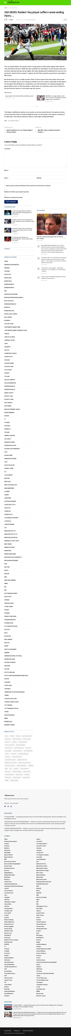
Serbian (6, 652)
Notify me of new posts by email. (13, 197)
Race (5, 633)
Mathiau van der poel (11, 762)
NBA (5, 577)
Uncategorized (9, 715)
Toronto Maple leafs (11, 702)
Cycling (7, 376)
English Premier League (12, 409)
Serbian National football (13, 656)
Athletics (7, 274)
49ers (6, 261)
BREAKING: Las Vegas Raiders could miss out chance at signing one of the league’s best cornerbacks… (55, 97)
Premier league (17, 771)
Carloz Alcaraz (9, 337)
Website (39, 178)
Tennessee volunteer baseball (14, 692)
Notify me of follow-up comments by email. (16, 192)
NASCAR (6, 573)
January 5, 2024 (19, 19)
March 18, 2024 (49, 101)
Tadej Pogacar (17, 777)
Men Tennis (8, 544)
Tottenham (8, 705)
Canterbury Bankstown (12, 327)
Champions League (10, 353)
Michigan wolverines (11, 560)
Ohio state (7, 596)
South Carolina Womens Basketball (16, 675)
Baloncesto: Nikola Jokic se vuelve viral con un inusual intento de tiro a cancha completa (22, 230)
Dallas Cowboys (9, 379)
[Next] (37, 106)
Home (5, 7)
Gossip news (8, 455)
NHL (5, 590)
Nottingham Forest (11, 593)
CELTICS (6, 350)
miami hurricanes (10, 554)
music (6, 570)
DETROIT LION (8, 396)
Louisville (7, 521)
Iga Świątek (8, 750)
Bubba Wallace (9, 310)
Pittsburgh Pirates (10, 626)
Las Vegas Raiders (13, 7)
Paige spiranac (25, 768)
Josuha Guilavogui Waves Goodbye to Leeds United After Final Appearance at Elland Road (22, 212)
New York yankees (10, 580)
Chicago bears (9, 363)
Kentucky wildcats (10, 485)
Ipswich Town (8, 468)
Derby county (8, 393)
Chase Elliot (8, 356)
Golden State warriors (12, 448)
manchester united (10, 759)
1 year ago (15, 216)
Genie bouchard (9, 442)
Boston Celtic (9, 300)
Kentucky (7, 481)
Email (6, 178)
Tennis (6, 695)
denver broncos (9, 386)
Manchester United (10, 537)
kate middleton (18, 750)
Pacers (6, 610)
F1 (5, 419)
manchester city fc (10, 534)
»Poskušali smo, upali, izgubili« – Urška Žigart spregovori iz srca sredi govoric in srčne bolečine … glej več (53, 269)
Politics (7, 629)
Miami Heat (7, 550)
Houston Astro (9, 465)
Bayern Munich (9, 287)
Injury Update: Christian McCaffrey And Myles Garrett (19, 96)
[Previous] (34, 106)
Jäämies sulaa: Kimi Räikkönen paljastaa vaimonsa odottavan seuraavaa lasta (53, 277)
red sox (6, 642)
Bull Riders (8, 317)
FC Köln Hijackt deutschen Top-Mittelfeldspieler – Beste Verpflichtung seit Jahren (22, 239)
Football (7, 425)
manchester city (16, 756)
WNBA (6, 718)
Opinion (6, 600)
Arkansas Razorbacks (11, 264)
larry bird (13, 753)
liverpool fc (8, 514)
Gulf (5, 462)
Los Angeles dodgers (11, 517)
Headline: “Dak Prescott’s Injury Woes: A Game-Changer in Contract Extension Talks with (23, 221)
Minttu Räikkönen (21, 765)
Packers (7, 613)
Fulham (6, 432)
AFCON (12, 736)
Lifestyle (7, 508)
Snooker (7, 665)
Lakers (6, 494)
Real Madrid (8, 639)
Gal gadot (7, 439)
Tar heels (7, 688)
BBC (5, 291)
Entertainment (9, 412)
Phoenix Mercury (10, 619)
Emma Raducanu (18, 747)
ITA (5, 471)
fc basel (7, 422)
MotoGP (7, 567)
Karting (7, 478)
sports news (19, 774)
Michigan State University (13, 557)
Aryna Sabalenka (27, 736)
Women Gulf (8, 721)
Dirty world (8, 402)
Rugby (6, 646)
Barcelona (7, 277)
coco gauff (8, 369)
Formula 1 (7, 429)
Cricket (7, 373)
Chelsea (7, 360)
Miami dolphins (9, 547)
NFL (5, 587)
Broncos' (7, 742)
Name (6, 170)
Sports (6, 679)
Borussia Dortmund (11, 294)
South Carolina (9, 672)
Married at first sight (11, 540)
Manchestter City (22, 759)
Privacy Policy (7, 1030)
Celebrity (7, 347)
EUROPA (6, 416)
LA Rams (7, 491)
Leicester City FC (10, 504)
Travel (6, 711)
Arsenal (7, 268)
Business (7, 320)
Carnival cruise (9, 340)
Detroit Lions (8, 747)
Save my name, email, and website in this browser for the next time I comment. (28, 185)
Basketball (8, 281)
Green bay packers (10, 458)
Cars (6, 343)
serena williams (9, 659)
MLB (5, 563)
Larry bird (7, 498)
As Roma (7, 271)
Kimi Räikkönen (9, 488)
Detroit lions (8, 399)
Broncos (7, 307)
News (6, 583)
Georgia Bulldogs (10, 445)
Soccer (6, 669)
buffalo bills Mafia (10, 314)
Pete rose (7, 771)
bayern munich (9, 284)
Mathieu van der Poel (24, 762)
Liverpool (7, 511)
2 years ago (15, 233)
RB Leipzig (7, 636)
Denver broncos (9, 745)
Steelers (7, 682)
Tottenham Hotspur (11, 708)
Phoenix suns (8, 623)
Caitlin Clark (8, 323)
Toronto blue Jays (10, 698)
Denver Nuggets (9, 389)
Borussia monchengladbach (13, 297)
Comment (7, 148)
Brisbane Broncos (10, 304)
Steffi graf (8, 685)
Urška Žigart (26, 777)
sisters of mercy (10, 662)
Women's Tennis (9, 725)
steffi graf (8, 777)
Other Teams (8, 606)
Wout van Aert (14, 780)
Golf (5, 452)
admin (11, 19)
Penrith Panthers (10, 616)
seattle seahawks (10, 649)
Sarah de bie (26, 771)
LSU (5, 527)
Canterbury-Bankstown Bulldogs (15, 330)
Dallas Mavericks (10, 383)
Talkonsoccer (13, 2)
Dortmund (7, 406)
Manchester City (10, 531)
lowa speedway (9, 524)
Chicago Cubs (8, 366)
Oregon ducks (9, 603)
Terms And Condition (28, 1030)
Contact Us (17, 1030)
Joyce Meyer (8, 475)
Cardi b (6, 333)
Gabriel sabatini (9, 435)
